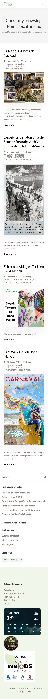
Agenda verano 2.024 (12, 497)
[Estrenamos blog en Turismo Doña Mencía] (24, 308)
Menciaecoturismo (15, 66)
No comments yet (14, 68)
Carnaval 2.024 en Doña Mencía (16, 514)
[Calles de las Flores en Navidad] (24, 89)
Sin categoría (31, 279)
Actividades (9, 600)
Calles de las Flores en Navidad (16, 492)
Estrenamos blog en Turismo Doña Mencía (21, 510)
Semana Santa (16, 560)
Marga (28, 61)
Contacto (8, 603)
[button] (8, 628)
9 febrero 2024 (14, 276)
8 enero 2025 (13, 61)
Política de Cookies (12, 597)
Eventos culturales (15, 64)
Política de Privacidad (14, 593)
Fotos (5, 560)
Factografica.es (24, 691)
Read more (9, 125)
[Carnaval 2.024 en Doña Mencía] (24, 411)
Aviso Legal (9, 590)
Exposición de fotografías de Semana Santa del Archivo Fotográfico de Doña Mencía (24, 141)
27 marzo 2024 (14, 152)
